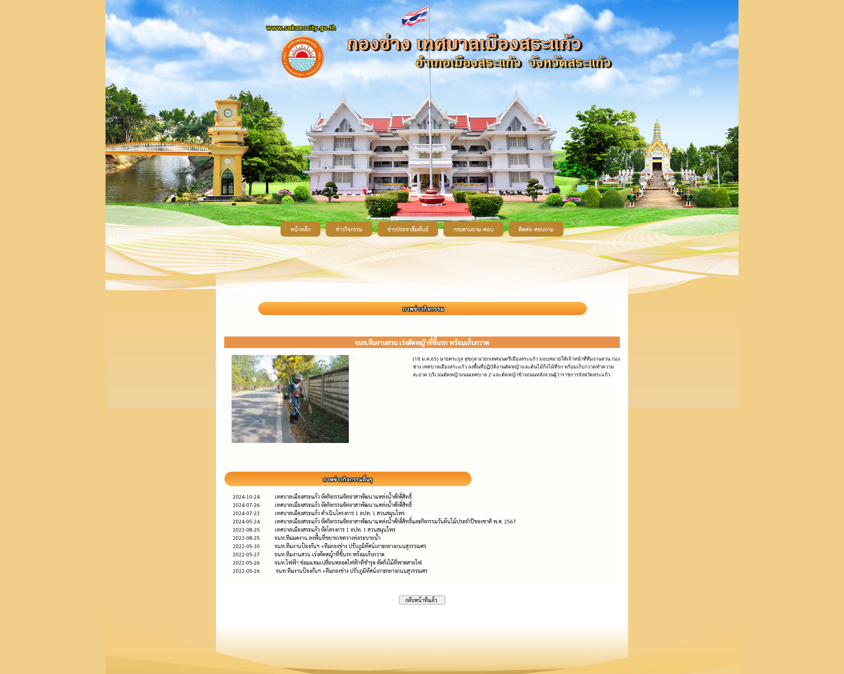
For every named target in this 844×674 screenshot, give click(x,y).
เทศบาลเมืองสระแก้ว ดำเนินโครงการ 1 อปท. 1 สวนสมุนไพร (340, 513)
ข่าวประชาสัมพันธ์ (407, 229)
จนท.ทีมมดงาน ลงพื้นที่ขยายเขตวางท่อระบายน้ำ (327, 537)
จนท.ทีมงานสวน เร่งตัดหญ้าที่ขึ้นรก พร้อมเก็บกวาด (329, 554)
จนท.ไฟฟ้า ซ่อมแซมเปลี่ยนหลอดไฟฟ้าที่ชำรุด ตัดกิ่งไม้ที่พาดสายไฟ (348, 562)
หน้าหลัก (300, 229)
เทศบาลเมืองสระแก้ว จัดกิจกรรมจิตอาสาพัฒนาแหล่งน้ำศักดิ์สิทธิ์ (343, 496)
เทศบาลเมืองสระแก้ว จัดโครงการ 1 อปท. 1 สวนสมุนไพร (335, 529)
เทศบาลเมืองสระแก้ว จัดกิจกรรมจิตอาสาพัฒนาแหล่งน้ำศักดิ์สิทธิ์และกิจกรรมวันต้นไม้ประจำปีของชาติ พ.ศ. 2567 (395, 521)
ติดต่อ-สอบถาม (536, 229)
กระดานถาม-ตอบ (473, 229)
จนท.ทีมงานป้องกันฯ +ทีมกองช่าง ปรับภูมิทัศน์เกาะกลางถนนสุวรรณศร (350, 545)
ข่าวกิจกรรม (349, 229)
